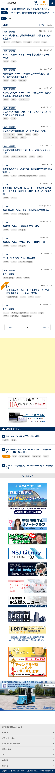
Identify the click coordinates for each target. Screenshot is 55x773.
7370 (36, 42)
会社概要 (5, 760)
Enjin (44, 42)
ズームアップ (24, 99)
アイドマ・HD (9, 134)
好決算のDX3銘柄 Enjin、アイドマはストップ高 (24, 130)
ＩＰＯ (6, 184)
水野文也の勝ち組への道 (27, 176)
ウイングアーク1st (10, 137)
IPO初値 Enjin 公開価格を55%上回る (21, 226)
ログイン (35, 4)
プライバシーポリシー (9, 738)
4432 (23, 137)
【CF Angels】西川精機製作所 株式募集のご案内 (29, 13)
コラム (6, 165)
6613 (46, 456)
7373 (20, 134)
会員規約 (5, 732)
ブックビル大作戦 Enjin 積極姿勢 (19, 258)
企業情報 (22, 80)
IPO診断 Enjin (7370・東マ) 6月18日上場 (24, 242)
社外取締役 (16, 42)
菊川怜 (6, 42)
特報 (13, 440)
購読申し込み (44, 4)
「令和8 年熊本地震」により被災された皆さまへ (29, 9)
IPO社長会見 (23, 214)
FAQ (3, 755)
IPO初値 (22, 230)
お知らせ (5, 766)
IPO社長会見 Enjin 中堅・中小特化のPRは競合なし (27, 210)
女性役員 (27, 42)
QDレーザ (36, 456)
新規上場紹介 (12, 297)
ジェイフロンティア (19, 157)
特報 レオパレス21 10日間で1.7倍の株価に (23, 436)
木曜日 (42, 176)
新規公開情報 (9, 274)
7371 (6, 316)
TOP (3, 18)
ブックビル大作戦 (25, 262)
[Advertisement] (27, 365)
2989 (6, 313)
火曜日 (5, 440)
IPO (38, 297)
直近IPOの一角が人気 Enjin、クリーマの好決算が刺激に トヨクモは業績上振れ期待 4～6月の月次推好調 (27, 191)
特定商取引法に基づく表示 (11, 744)
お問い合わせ (6, 749)
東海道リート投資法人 (20, 313)
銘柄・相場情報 (9, 32)
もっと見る (26, 476)
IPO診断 (22, 246)
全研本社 (15, 316)
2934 (6, 157)
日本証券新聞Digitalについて (12, 727)
